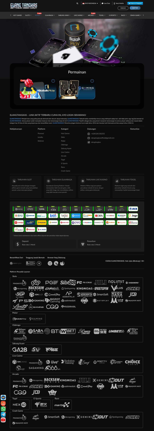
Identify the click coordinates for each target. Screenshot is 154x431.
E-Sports (112, 15)
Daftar (135, 8)
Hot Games (17, 15)
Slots (27, 15)
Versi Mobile (120, 3)
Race (123, 15)
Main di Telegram (136, 3)
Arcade (91, 15)
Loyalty (40, 137)
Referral (41, 141)
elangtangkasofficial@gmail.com (102, 138)
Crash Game (135, 15)
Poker (37, 15)
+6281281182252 (98, 134)
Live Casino (78, 15)
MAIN (38, 88)
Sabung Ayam (63, 15)
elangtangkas (96, 142)
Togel (101, 15)
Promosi (41, 133)
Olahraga (49, 15)
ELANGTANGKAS (15, 118)
